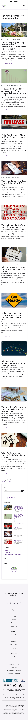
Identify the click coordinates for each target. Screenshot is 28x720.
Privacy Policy (17, 708)
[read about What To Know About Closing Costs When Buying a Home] (14, 440)
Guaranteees (14, 626)
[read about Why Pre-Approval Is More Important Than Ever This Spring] (14, 254)
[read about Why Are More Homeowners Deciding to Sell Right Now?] (14, 348)
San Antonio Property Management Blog (12, 17)
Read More (7, 64)
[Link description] (11, 680)
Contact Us (14, 660)
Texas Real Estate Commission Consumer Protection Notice (14, 695)
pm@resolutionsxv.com (14, 673)
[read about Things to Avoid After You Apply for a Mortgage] (14, 212)
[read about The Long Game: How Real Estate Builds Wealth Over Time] (14, 168)
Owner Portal (14, 638)
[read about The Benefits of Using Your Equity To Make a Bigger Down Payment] (14, 394)
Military (14, 616)
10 (9, 482)
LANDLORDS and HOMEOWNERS (13, 554)
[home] (4, 5)
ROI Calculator (14, 644)
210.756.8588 (14, 1)
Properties (14, 622)
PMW (22, 706)
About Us (14, 656)
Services (14, 612)
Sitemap (11, 708)
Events (6, 550)
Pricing (14, 619)
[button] (5, 498)
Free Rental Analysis (14, 634)
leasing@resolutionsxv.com (14, 670)
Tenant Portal (14, 641)
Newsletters (8, 552)
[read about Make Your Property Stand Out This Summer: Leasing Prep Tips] (14, 122)
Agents (14, 648)
